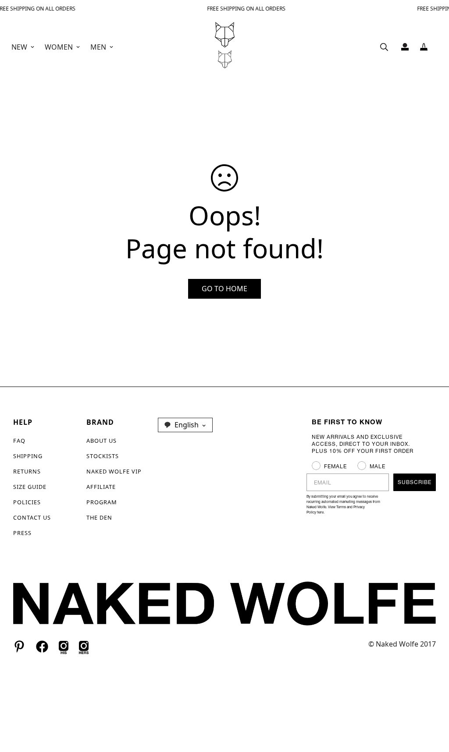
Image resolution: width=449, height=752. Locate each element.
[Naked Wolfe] (225, 47)
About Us (101, 441)
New (19, 47)
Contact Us (32, 517)
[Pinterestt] (19, 646)
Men (98, 47)
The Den (99, 517)
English (187, 425)
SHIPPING (28, 456)
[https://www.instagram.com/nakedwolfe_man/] (63, 646)
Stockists (102, 456)
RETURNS (27, 471)
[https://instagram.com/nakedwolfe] (84, 646)
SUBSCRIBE (414, 482)
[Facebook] (42, 646)
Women (59, 47)
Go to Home (224, 288)
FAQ (19, 441)
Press (22, 533)
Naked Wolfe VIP (114, 471)
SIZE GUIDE (29, 487)
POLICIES (27, 502)
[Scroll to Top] (432, 704)
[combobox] (185, 424)
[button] (423, 46)
